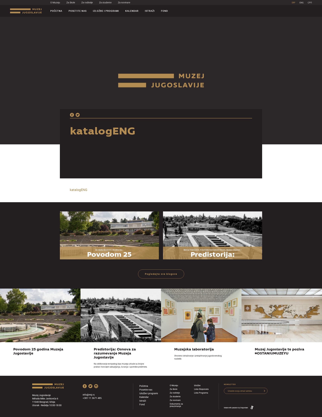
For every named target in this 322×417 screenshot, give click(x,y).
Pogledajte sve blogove (161, 273)
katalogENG (78, 189)
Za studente (105, 2)
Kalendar (132, 10)
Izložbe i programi (106, 10)
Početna (56, 10)
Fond (164, 10)
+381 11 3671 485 (92, 398)
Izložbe (197, 385)
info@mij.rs (89, 394)
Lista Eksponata (201, 389)
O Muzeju (55, 2)
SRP (293, 2)
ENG (302, 2)
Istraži (150, 10)
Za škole (70, 2)
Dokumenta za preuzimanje (176, 404)
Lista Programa (201, 392)
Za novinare (124, 2)
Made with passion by (236, 407)
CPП (310, 2)
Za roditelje (87, 2)
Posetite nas (78, 10)
